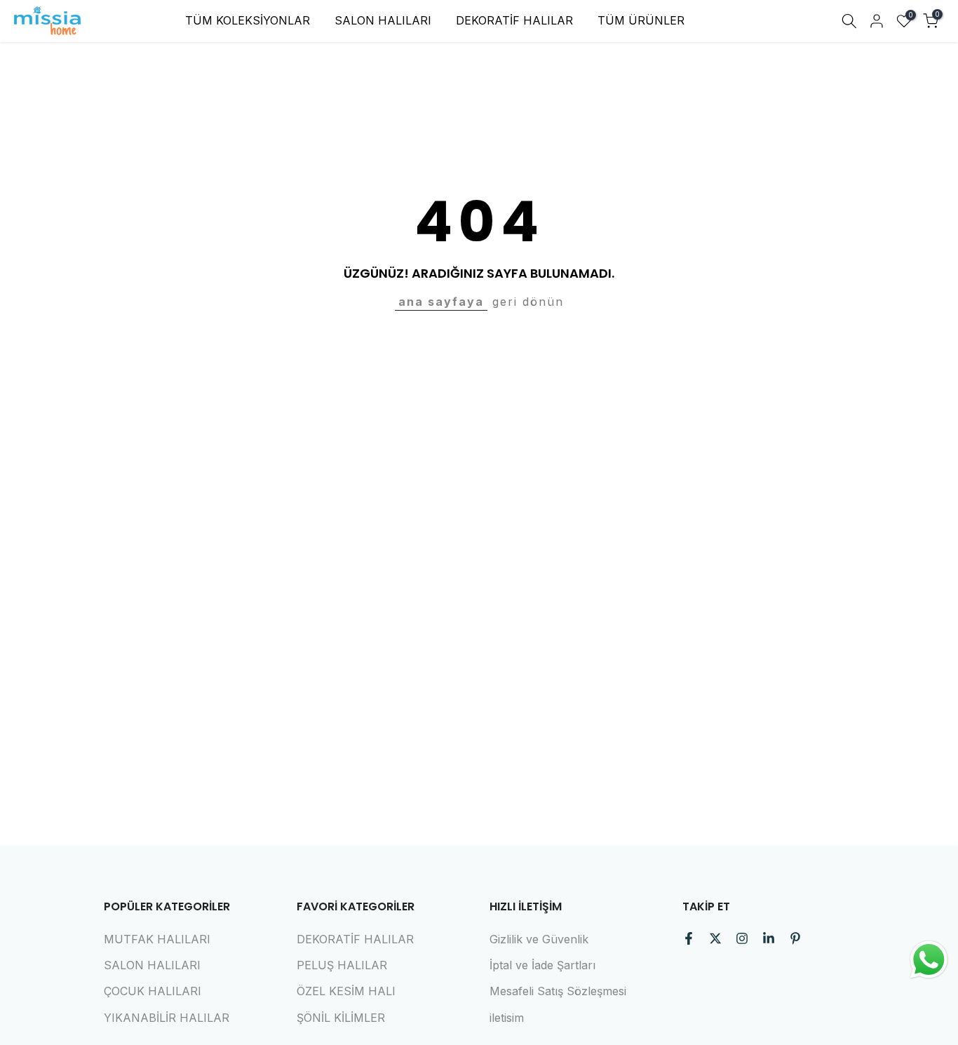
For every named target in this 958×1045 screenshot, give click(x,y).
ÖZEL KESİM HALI (346, 991)
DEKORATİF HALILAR (514, 20)
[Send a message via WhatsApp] (929, 960)
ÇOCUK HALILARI (152, 991)
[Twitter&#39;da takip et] (715, 938)
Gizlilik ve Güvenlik (539, 939)
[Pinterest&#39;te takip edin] (795, 938)
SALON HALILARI (383, 20)
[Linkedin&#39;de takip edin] (768, 938)
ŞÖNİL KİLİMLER (341, 1018)
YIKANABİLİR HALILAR (166, 1018)
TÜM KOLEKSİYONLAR (247, 20)
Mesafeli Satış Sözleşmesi (558, 991)
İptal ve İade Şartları (542, 965)
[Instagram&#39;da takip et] (742, 938)
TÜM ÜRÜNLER (641, 20)
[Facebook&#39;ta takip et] (688, 938)
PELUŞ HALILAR (342, 965)
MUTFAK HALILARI (157, 939)
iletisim (507, 1018)
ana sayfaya (441, 302)
